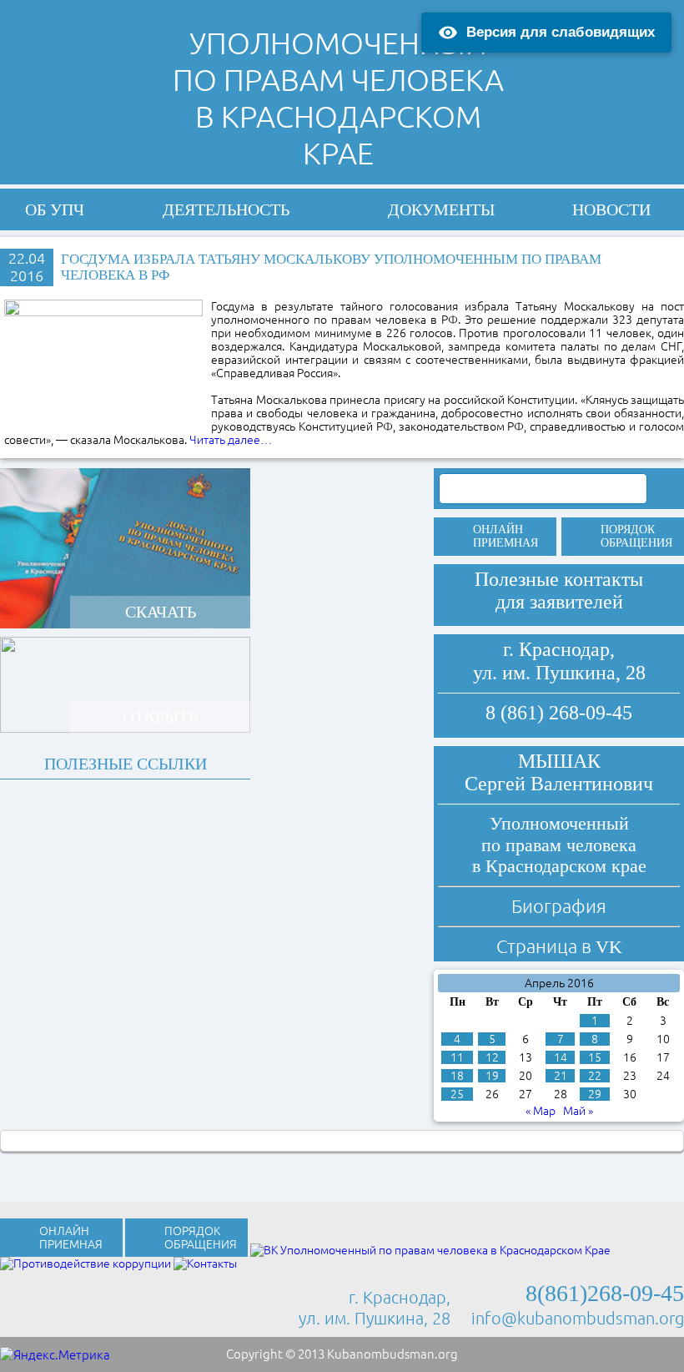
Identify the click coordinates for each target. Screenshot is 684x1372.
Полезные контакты (559, 579)
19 (492, 1075)
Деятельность (226, 209)
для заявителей (559, 602)
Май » (578, 1110)
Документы (441, 209)
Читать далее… (230, 439)
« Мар (541, 1110)
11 (457, 1057)
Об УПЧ (54, 209)
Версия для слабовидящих (560, 32)
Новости (611, 209)
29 (594, 1094)
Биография (558, 905)
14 (560, 1057)
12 (492, 1057)
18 (457, 1075)
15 (594, 1057)
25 (457, 1094)
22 (594, 1075)
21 (560, 1075)
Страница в (559, 946)
